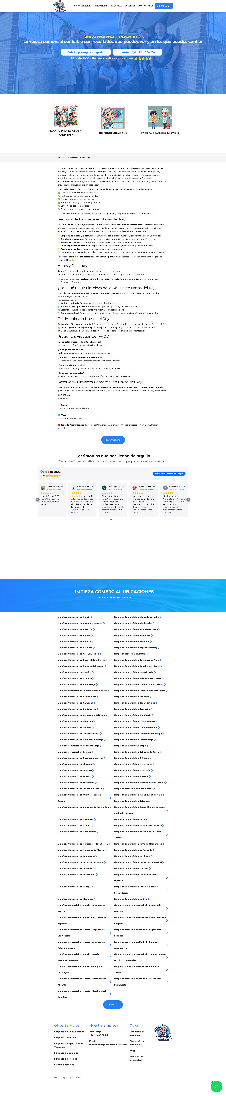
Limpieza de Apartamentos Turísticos (69, 1045)
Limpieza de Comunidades (69, 1031)
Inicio (60, 157)
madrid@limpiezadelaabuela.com (73, 408)
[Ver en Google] (43, 487)
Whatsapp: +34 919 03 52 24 (98, 1033)
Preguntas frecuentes (122, 6)
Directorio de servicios (137, 1033)
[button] (87, 6)
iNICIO (76, 6)
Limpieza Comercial (65, 1037)
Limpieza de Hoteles (65, 1059)
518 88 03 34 (64, 398)
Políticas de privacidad (136, 1058)
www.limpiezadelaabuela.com (72, 418)
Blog (132, 1050)
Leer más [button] (45, 512)
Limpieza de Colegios (66, 1053)
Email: (108, 1043)
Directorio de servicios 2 (137, 1043)
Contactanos (145, 6)
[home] (61, 6)
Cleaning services (64, 1064)
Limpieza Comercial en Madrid (78, 157)
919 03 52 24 (164, 6)
